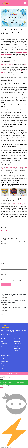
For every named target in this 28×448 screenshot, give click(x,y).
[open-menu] (25, 3)
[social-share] (1, 231)
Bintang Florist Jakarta (7, 64)
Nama (2, 263)
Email (2, 268)
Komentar (3, 246)
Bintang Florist (9, 79)
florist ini (6, 74)
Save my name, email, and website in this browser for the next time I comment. (14, 281)
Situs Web (3, 274)
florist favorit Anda (21, 213)
